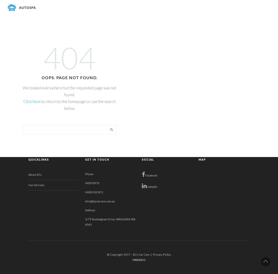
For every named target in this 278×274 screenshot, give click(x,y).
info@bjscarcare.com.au (100, 201)
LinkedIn (152, 186)
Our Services (36, 185)
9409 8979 (92, 183)
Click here (31, 101)
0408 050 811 (94, 192)
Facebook (151, 175)
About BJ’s (35, 174)
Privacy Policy (162, 254)
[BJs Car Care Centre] (22, 7)
